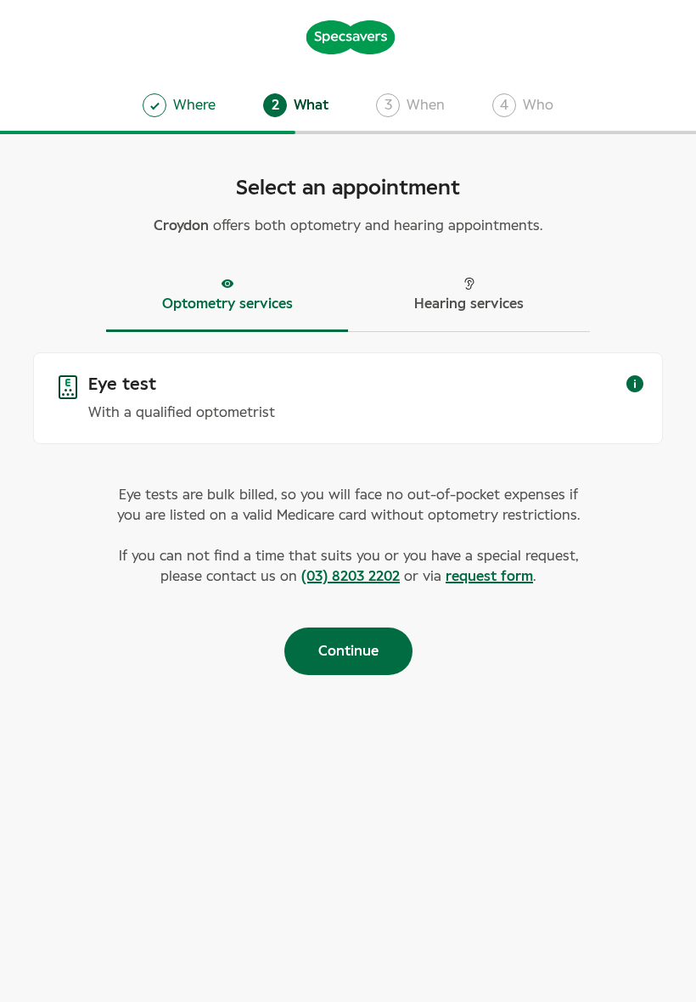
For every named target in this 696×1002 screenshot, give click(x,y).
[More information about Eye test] (635, 383)
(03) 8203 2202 (350, 576)
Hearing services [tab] (469, 304)
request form (489, 576)
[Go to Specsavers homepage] (351, 35)
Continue (348, 651)
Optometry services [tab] (227, 304)
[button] (295, 105)
